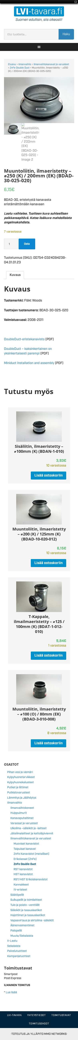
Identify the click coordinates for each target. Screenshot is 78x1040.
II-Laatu (12, 941)
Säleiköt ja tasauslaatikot (26, 910)
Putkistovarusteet (18, 792)
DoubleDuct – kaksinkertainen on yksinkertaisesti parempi (28, 351)
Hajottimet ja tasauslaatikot (27, 915)
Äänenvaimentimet (22, 925)
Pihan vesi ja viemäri (20, 772)
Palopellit (16, 931)
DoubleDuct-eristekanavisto (24, 339)
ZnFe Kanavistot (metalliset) (31, 854)
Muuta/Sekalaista (21, 936)
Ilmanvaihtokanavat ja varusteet (51, 64)
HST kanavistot (23, 874)
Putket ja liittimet (17, 787)
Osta (27, 244)
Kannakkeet (21, 885)
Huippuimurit (18, 813)
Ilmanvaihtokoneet (22, 808)
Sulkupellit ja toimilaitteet (26, 900)
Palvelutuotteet (17, 951)
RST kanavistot (23, 869)
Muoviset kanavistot (26, 844)
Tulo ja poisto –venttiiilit (25, 905)
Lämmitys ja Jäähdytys (21, 798)
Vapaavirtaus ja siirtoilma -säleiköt (32, 920)
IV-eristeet (20, 890)
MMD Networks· (55, 1034)
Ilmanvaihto (24, 64)
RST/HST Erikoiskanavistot (31, 879)
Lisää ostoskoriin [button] (48, 475)
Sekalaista (13, 946)
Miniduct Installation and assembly (29, 363)
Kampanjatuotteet (18, 956)
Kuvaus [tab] (15, 275)
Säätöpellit (17, 895)
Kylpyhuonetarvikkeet (21, 777)
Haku (66, 34)
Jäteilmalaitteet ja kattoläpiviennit (31, 833)
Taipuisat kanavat (25, 849)
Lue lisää (11, 992)
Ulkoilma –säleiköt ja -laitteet (28, 828)
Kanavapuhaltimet (22, 818)
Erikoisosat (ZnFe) (25, 859)
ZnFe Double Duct (19, 67)
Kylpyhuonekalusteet (20, 782)
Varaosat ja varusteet (24, 823)
